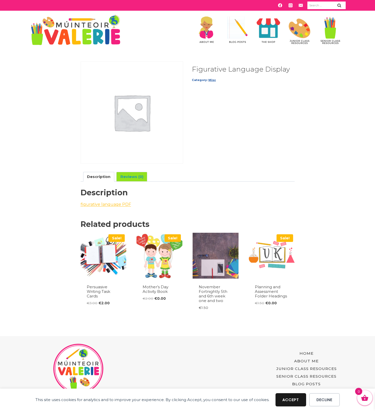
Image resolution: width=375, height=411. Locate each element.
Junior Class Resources (306, 368)
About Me (306, 361)
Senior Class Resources (306, 376)
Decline (324, 399)
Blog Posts (306, 383)
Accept (290, 399)
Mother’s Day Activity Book (155, 289)
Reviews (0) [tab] (131, 176)
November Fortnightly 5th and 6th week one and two (213, 293)
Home (306, 353)
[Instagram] (290, 5)
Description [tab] (98, 176)
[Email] (301, 5)
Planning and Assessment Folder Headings (271, 291)
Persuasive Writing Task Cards (98, 291)
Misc (212, 80)
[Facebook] (280, 5)
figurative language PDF (106, 204)
